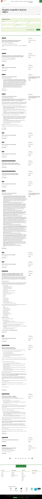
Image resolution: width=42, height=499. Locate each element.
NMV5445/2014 (11, 42)
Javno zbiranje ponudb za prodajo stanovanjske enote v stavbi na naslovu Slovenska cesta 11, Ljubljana (11, 164)
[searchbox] (15, 22)
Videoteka (2, 473)
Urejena (22, 473)
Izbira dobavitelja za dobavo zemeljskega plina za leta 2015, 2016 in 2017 (9, 448)
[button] (30, 29)
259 (15, 458)
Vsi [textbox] (28, 22)
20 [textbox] (15, 26)
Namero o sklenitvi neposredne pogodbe (9, 144)
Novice (2, 472)
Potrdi (38, 29)
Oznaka (16, 21)
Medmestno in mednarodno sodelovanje (14, 476)
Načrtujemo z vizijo (34, 472)
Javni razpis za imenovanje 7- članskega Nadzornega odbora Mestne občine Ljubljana (9, 397)
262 (22, 458)
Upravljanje (12, 473)
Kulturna (23, 478)
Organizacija (12, 472)
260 (18, 458)
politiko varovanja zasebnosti (31, 495)
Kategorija (3, 21)
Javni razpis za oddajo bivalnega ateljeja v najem (10, 439)
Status (29, 21)
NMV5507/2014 (24, 45)
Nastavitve (26, 497)
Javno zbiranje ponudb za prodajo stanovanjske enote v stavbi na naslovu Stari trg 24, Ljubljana (10, 174)
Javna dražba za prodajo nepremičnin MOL (9, 76)
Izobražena (23, 477)
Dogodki (2, 474)
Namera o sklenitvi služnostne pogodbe (8, 254)
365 (29, 458)
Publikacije (2, 475)
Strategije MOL (33, 473)
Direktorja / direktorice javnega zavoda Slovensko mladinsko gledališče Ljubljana (9, 348)
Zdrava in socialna (24, 475)
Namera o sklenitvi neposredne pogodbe (9, 67)
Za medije (2, 476)
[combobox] (8, 23)
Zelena (22, 472)
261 (20, 458)
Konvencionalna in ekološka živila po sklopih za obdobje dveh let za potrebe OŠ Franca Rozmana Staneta (11, 41)
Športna (23, 479)
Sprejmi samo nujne (21, 497)
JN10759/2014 (13, 450)
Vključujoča (23, 476)
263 (25, 458)
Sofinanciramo (13, 474)
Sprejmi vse (15, 497)
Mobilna (22, 474)
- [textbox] (2, 22)
